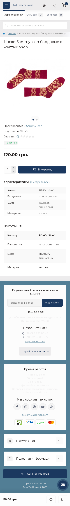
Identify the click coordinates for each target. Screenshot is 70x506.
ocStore (41, 483)
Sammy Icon (34, 126)
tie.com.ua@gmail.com (35, 415)
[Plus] (14, 168)
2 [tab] (37, 119)
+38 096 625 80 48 (36, 333)
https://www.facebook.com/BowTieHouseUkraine (17, 406)
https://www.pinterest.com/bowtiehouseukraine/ (34, 406)
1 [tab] (33, 119)
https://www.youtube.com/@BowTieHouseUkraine (42, 406)
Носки (12, 33)
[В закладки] (51, 499)
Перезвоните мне (35, 341)
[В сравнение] (62, 499)
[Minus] (14, 172)
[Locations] (44, 5)
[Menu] (6, 5)
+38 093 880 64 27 (36, 337)
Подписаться (52, 302)
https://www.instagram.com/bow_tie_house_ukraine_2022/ (25, 406)
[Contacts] (54, 5)
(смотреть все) (40, 182)
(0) (17, 136)
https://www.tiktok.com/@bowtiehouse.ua (51, 406)
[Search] (7, 25)
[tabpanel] (35, 83)
